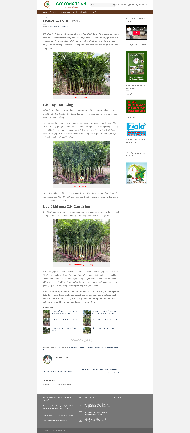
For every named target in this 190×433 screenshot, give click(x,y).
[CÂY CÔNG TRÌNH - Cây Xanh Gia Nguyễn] (65, 4)
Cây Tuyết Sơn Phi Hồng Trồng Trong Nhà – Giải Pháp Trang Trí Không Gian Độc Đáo (97, 406)
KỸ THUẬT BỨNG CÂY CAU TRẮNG (64, 320)
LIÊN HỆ (93, 12)
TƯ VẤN (75, 12)
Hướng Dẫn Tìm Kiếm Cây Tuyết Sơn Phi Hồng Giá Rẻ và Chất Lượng (96, 420)
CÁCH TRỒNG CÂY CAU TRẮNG (103, 328)
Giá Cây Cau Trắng (104, 347)
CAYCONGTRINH (63, 26)
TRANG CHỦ (47, 12)
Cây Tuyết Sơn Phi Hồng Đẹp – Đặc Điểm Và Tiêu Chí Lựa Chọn (96, 413)
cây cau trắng (81, 347)
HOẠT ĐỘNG (67, 12)
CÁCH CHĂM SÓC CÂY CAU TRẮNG (105, 320)
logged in (55, 384)
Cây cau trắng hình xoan (92, 347)
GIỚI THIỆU (57, 12)
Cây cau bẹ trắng (72, 347)
